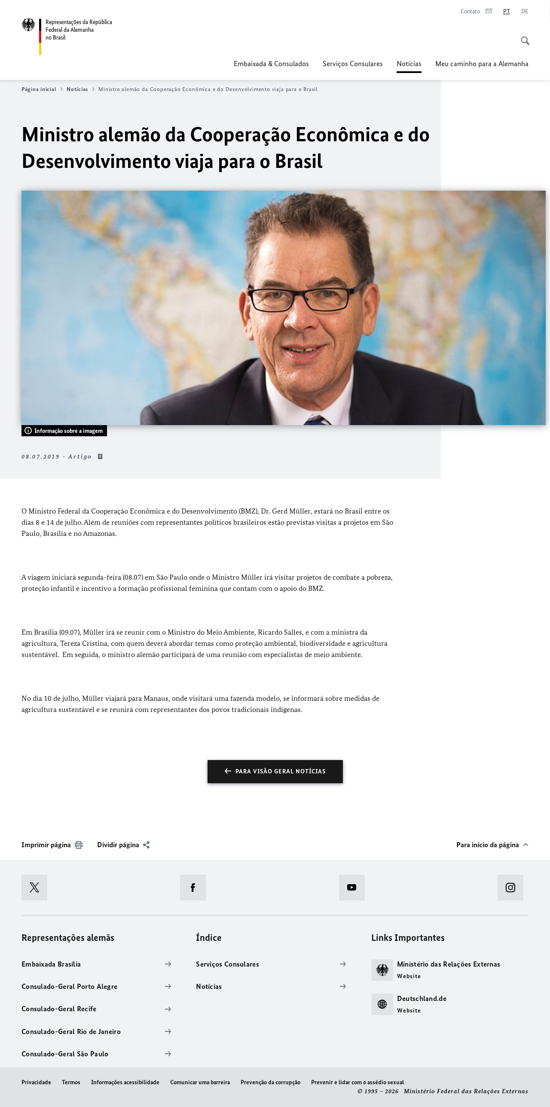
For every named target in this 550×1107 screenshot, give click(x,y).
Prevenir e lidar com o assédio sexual (357, 1082)
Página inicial (38, 89)
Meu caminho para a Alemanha (482, 63)
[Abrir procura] (522, 36)
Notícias (409, 66)
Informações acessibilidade (125, 1082)
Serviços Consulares (353, 63)
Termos (71, 1082)
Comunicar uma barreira (200, 1082)
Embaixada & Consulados (271, 63)
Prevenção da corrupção (270, 1082)
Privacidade (36, 1082)
